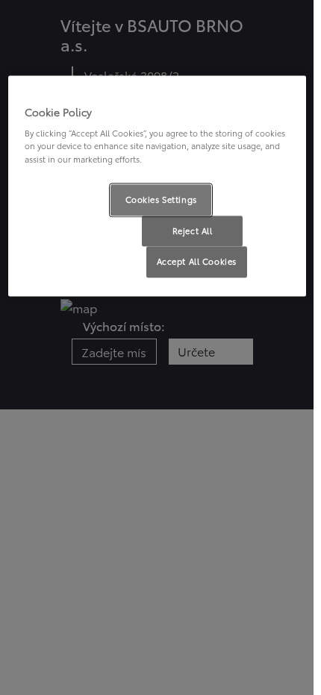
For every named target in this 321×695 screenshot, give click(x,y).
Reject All (192, 230)
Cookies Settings (161, 199)
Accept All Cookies (197, 262)
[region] (157, 186)
